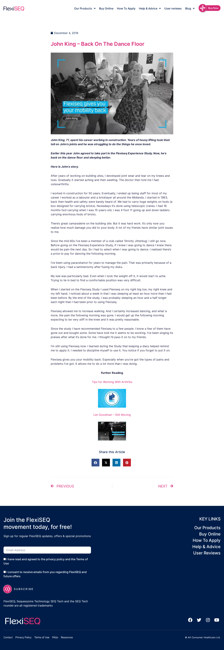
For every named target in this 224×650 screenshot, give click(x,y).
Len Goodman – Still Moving (112, 414)
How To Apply (126, 8)
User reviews (173, 8)
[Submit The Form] (20, 589)
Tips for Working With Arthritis (112, 382)
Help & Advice (148, 8)
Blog (188, 8)
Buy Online (106, 8)
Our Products (83, 8)
